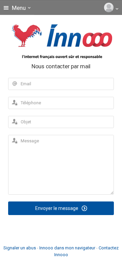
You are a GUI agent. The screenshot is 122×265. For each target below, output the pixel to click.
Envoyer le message (57, 208)
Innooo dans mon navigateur (67, 247)
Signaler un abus (19, 247)
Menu (18, 7)
